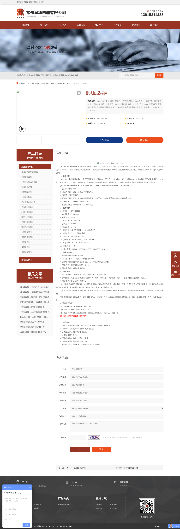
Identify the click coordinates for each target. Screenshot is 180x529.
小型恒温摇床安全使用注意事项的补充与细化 (36, 312)
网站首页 (26, 25)
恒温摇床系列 (26, 187)
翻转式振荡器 (26, 192)
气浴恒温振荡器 (27, 222)
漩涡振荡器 (25, 247)
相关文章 (35, 275)
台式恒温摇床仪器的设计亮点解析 (33, 332)
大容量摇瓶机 (26, 197)
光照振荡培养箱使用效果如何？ (32, 327)
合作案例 (117, 25)
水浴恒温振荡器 (27, 212)
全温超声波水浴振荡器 (30, 172)
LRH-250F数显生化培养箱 (76, 468)
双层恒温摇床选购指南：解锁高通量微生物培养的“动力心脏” (36, 297)
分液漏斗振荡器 (27, 207)
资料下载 (99, 508)
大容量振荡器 (26, 232)
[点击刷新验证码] (94, 437)
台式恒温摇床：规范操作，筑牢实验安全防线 (36, 287)
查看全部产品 (26, 260)
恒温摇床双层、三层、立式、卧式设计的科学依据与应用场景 (36, 317)
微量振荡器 (25, 242)
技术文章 (99, 25)
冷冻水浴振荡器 (27, 217)
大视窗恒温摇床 (27, 177)
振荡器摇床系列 (48, 83)
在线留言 (136, 25)
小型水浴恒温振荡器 (29, 182)
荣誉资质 (37, 505)
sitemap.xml (159, 526)
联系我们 (154, 25)
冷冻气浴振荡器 (27, 227)
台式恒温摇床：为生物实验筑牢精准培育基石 (36, 292)
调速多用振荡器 (27, 237)
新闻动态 (81, 25)
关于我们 (44, 25)
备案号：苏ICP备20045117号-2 (60, 526)
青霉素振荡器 (26, 252)
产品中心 (62, 25)
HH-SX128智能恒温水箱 (128, 468)
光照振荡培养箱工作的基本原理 (32, 322)
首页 (29, 83)
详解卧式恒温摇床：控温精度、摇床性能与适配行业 (36, 302)
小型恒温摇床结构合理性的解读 (32, 307)
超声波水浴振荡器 (28, 202)
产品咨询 (104, 140)
